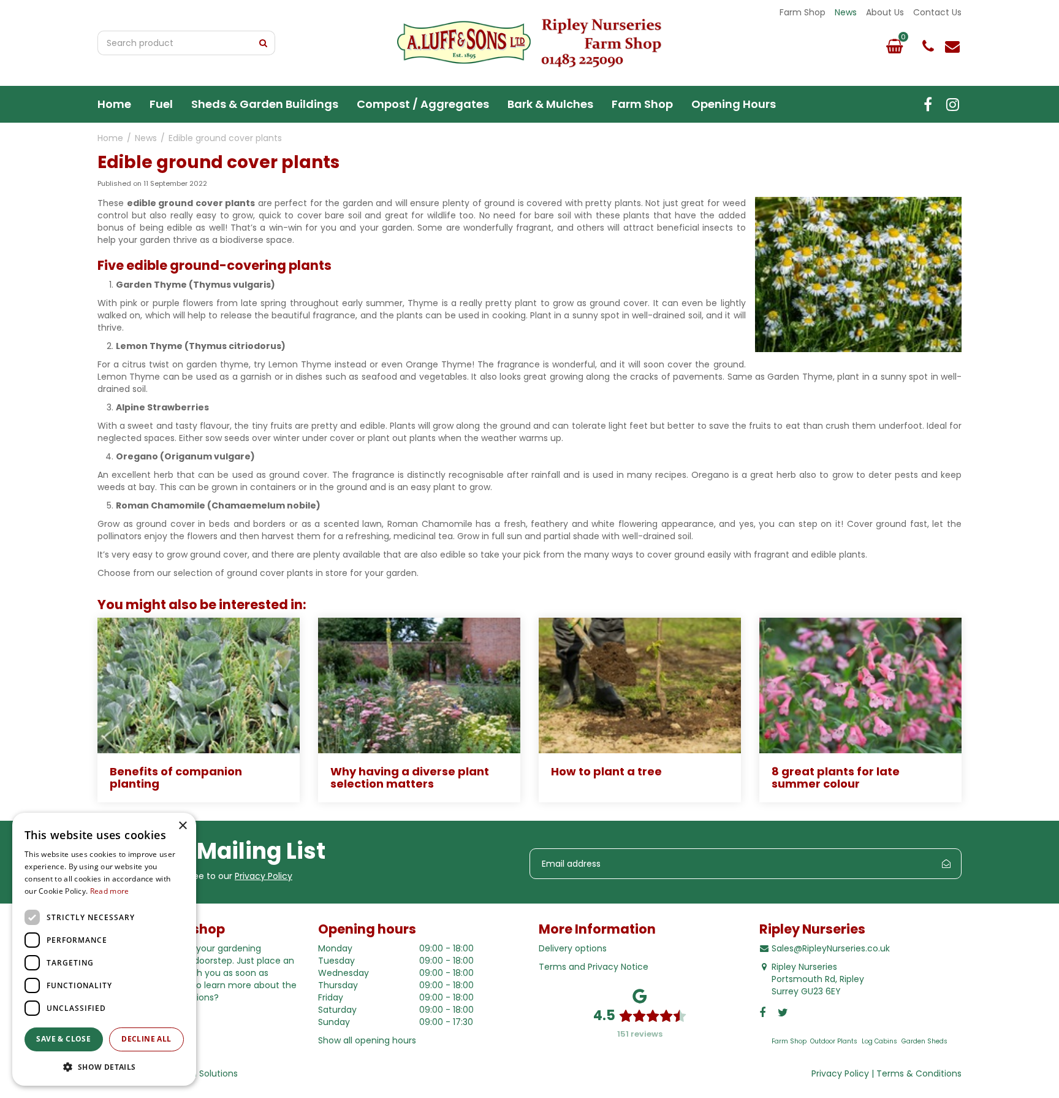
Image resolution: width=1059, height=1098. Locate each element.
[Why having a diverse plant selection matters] (419, 685)
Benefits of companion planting (176, 777)
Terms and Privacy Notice (593, 967)
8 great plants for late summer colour (836, 777)
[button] (104, 1066)
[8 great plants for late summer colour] (860, 685)
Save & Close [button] (63, 1039)
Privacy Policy (263, 876)
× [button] (182, 826)
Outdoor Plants (833, 1041)
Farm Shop (789, 1041)
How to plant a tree (606, 771)
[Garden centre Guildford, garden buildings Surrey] (529, 42)
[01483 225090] (928, 46)
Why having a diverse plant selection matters (409, 777)
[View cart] (894, 46)
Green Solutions (204, 1073)
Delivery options (573, 948)
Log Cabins (879, 1041)
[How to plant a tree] (640, 685)
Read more (109, 891)
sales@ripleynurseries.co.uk (952, 46)
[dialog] (104, 949)
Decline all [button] (146, 1039)
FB (928, 104)
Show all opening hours (367, 1040)
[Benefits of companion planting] (198, 685)
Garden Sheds (924, 1041)
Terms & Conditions (919, 1073)
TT (952, 104)
